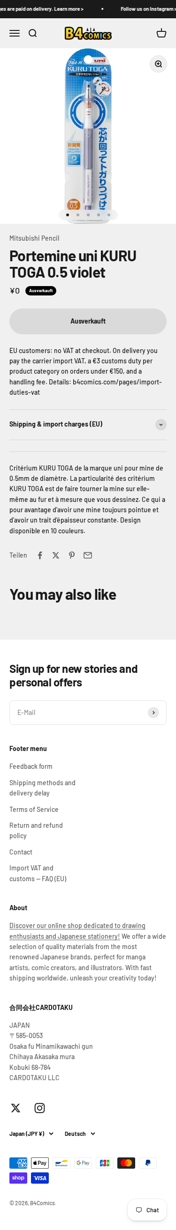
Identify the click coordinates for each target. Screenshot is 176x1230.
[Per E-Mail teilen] (88, 555)
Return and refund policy (36, 830)
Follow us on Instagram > (145, 9)
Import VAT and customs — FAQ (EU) (37, 873)
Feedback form (31, 766)
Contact (20, 852)
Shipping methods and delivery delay (42, 788)
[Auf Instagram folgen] (39, 1108)
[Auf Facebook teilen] (40, 555)
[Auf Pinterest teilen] (72, 555)
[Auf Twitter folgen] (15, 1108)
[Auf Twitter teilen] (56, 555)
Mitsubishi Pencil (34, 238)
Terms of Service (34, 809)
